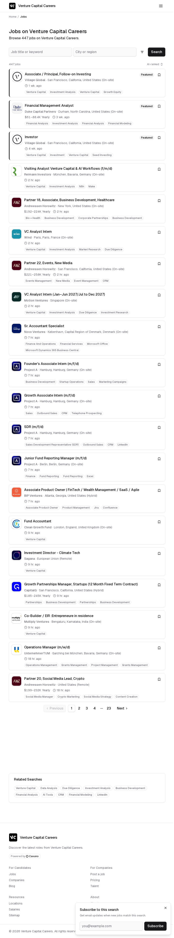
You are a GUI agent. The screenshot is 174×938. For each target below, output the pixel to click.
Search (156, 52)
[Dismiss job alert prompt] (165, 907)
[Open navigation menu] (161, 6)
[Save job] (159, 75)
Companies (16, 880)
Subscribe (155, 926)
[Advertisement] (87, 743)
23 (109, 708)
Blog (12, 886)
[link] (87, 83)
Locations (15, 903)
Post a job (97, 874)
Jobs (12, 874)
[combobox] (40, 52)
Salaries (14, 909)
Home (12, 16)
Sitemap (14, 915)
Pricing (95, 880)
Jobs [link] (23, 16)
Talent (94, 886)
